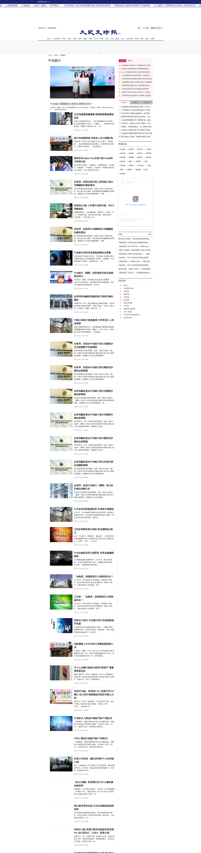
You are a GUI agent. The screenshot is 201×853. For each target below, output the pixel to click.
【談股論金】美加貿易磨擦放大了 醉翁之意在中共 (136, 110)
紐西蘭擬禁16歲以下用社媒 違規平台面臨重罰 (137, 82)
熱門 (69, 39)
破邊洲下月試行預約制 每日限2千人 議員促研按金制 (137, 92)
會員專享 (57, 39)
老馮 (149, 165)
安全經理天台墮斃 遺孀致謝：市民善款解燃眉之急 (136, 113)
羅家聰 (148, 153)
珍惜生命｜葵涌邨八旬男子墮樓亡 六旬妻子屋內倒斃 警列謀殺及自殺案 (136, 123)
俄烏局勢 (126, 300)
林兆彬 (122, 161)
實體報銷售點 (52, 28)
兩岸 (80, 39)
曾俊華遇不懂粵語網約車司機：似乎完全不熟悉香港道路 (136, 107)
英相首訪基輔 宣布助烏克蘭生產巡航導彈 (135, 89)
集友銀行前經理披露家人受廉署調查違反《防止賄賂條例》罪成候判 (136, 69)
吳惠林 (122, 165)
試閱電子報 (41, 28)
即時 (64, 39)
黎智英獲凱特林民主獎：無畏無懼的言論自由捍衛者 (136, 85)
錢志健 (122, 153)
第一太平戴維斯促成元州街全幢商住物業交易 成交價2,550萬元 (136, 72)
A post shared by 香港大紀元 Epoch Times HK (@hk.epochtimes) (141, 226)
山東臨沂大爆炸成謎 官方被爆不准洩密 (135, 130)
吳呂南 (139, 153)
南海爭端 (126, 294)
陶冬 (122, 169)
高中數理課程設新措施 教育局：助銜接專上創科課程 (137, 75)
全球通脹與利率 (128, 288)
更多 (146, 169)
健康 (117, 39)
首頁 (48, 39)
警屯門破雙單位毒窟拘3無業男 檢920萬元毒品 (137, 79)
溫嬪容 (129, 169)
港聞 (74, 39)
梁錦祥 (131, 153)
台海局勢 (126, 291)
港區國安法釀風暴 (129, 309)
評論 (106, 39)
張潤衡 (138, 161)
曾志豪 (122, 149)
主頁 (49, 55)
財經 (90, 39)
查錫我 (138, 169)
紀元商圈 (146, 28)
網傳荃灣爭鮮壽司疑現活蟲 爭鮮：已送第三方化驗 (136, 117)
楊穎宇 (139, 157)
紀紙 (136, 39)
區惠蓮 (122, 174)
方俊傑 (148, 149)
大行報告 (126, 306)
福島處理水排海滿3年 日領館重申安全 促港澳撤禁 (137, 65)
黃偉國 (122, 157)
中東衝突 (126, 297)
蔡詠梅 (148, 157)
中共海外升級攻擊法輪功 (131, 314)
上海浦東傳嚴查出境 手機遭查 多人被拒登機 (136, 120)
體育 (142, 39)
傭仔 (130, 161)
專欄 (101, 39)
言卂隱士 (140, 165)
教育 (147, 39)
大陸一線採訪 (127, 312)
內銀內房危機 (127, 303)
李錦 (146, 161)
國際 (85, 39)
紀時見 (125, 285)
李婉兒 (131, 165)
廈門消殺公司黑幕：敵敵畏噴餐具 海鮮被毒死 (136, 137)
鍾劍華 (131, 149)
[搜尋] (162, 28)
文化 (122, 39)
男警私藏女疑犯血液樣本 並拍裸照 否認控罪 (136, 95)
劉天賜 (139, 149)
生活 (112, 39)
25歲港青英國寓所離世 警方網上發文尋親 (136, 133)
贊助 (139, 28)
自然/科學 (129, 39)
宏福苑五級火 (127, 317)
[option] (82, 82)
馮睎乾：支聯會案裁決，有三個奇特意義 (136, 127)
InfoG (96, 39)
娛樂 (152, 39)
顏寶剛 (131, 157)
